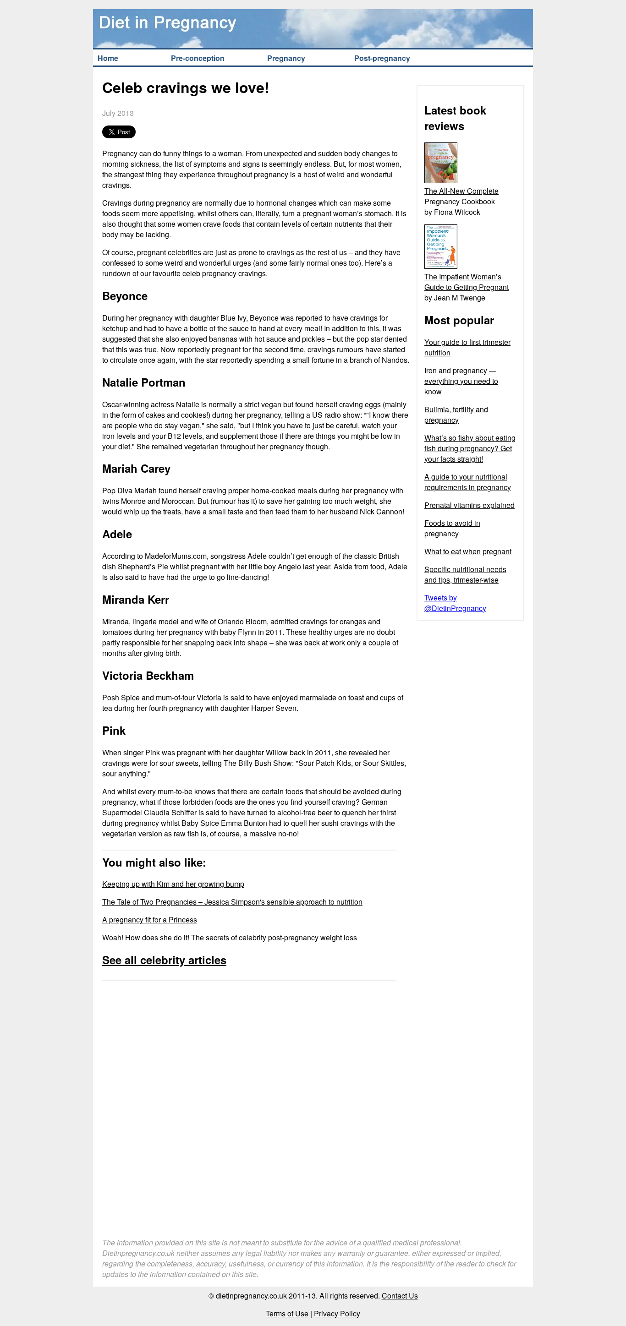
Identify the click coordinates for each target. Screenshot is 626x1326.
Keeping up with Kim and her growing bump (173, 884)
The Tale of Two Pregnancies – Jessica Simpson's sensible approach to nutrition (232, 901)
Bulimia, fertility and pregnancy (456, 414)
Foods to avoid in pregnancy (452, 528)
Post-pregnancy (382, 58)
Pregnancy (286, 58)
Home (108, 58)
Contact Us (400, 1295)
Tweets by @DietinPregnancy (455, 602)
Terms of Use (287, 1313)
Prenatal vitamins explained (469, 505)
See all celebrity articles (164, 959)
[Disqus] (255, 1099)
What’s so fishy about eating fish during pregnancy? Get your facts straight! (470, 448)
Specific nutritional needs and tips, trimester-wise (465, 574)
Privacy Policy (337, 1313)
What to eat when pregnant (467, 551)
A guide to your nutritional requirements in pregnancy (467, 481)
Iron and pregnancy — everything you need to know (461, 381)
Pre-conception (198, 58)
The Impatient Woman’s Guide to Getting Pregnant (466, 281)
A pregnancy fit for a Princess (149, 919)
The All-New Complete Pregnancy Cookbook (461, 196)
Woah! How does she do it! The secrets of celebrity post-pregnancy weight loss (229, 937)
